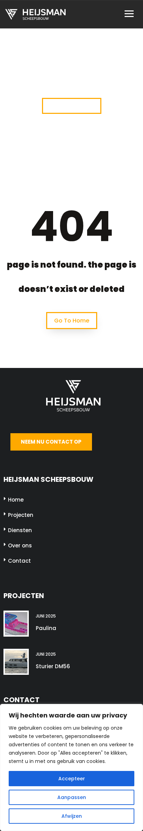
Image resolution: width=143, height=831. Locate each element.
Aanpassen (71, 797)
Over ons (20, 545)
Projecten (20, 515)
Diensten (20, 530)
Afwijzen (71, 816)
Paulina (46, 628)
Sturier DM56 (53, 666)
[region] (71, 767)
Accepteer (71, 778)
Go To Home (71, 321)
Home (16, 499)
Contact (19, 560)
